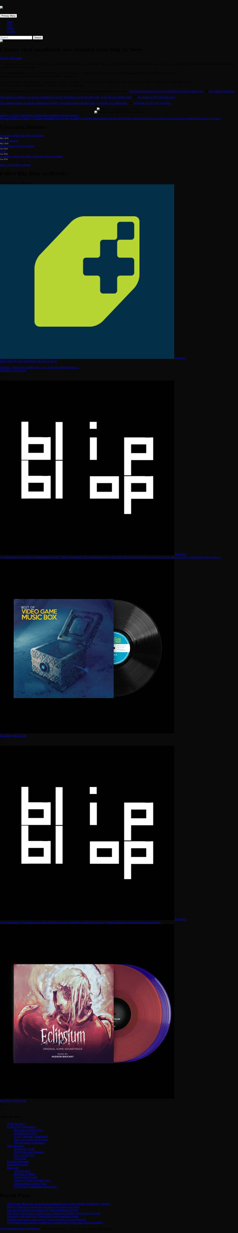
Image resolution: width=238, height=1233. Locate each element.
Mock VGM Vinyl (24, 1155)
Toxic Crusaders (9, 140)
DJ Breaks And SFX (25, 1133)
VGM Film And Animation (29, 1152)
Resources (12, 1167)
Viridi (3, 151)
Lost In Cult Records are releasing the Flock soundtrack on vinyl (42, 1210)
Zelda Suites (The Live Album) (17, 146)
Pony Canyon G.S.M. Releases (31, 1139)
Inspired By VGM (24, 1148)
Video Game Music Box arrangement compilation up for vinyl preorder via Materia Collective (58, 1203)
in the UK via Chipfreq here (116, 97)
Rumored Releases (17, 1164)
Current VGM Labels (26, 1177)
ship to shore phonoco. (66, 115)
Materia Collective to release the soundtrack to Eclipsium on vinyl (43, 1206)
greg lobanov (36, 115)
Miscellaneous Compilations (29, 1142)
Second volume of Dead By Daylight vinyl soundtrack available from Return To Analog (167, 118)
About (10, 28)
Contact (11, 31)
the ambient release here (222, 91)
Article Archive (22, 1170)
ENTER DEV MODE (100, 1228)
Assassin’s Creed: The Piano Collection (21, 135)
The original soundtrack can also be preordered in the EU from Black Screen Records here (49, 97)
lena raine (48, 115)
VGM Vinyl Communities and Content (35, 1186)
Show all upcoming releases (15, 164)
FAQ (10, 25)
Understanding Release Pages (30, 1183)
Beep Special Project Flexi (28, 1130)
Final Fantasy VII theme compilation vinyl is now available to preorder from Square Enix (56, 118)
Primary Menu (8, 15)
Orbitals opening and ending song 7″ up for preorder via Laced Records (46, 1219)
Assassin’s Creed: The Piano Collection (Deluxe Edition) (31, 156)
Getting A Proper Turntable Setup (32, 1180)
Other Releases (15, 1145)
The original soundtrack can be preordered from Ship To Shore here (166, 91)
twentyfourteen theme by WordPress (20, 1228)
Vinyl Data (20, 1158)
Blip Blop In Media (24, 1174)
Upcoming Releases (18, 1161)
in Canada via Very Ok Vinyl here (156, 97)
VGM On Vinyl (16, 1123)
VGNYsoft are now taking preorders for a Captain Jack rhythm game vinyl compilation (55, 1222)
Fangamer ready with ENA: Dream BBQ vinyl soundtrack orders (43, 1216)
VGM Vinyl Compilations (21, 1126)
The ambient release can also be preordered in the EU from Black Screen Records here (47, 103)
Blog (9, 21)
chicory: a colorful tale (12, 115)
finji (27, 115)
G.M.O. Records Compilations (31, 1136)
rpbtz (19, 58)
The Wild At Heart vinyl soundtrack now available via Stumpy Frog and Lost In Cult (53, 1213)
